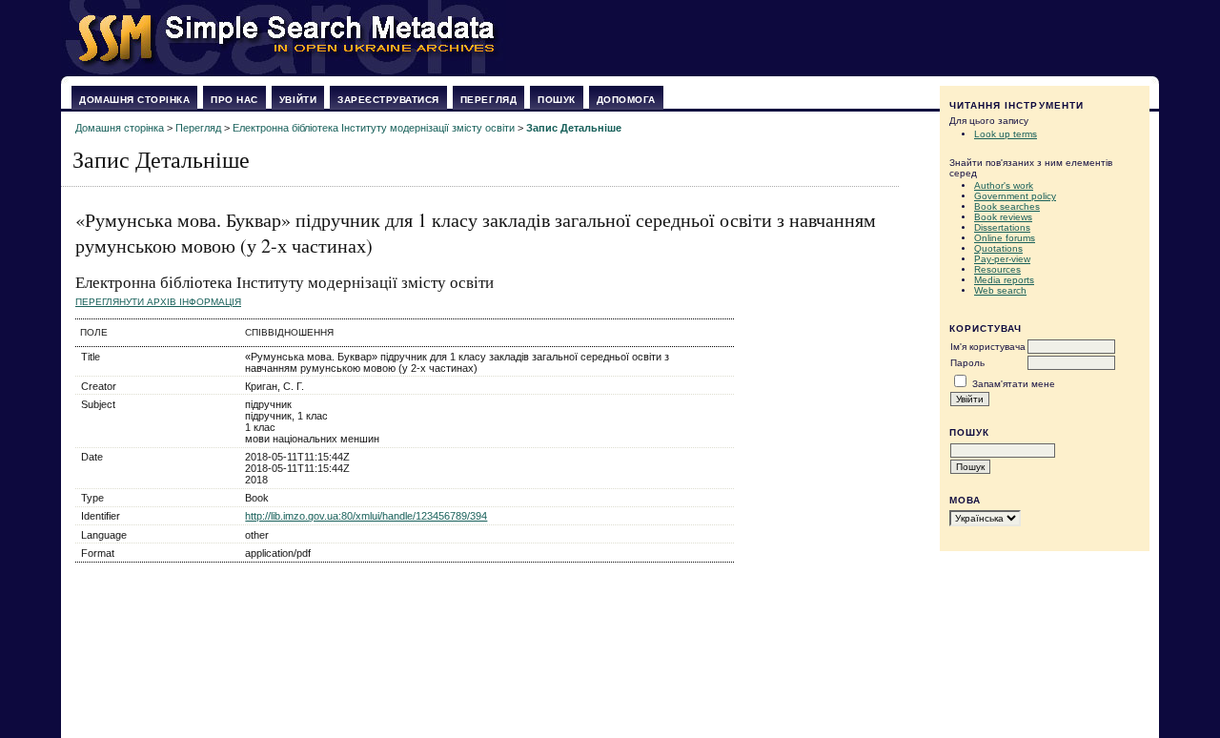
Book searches (1007, 206)
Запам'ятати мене (1013, 384)
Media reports (1004, 280)
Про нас (234, 99)
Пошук (557, 99)
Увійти (297, 99)
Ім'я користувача (988, 346)
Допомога (626, 99)
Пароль (967, 363)
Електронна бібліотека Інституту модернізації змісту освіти (374, 127)
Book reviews (1003, 217)
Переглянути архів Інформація (158, 302)
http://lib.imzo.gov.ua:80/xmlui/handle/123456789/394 (366, 516)
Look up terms (1005, 134)
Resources (997, 269)
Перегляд (488, 99)
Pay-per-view (1002, 259)
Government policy (1015, 196)
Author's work (1003, 185)
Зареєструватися (388, 99)
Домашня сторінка (134, 99)
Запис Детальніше (573, 127)
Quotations (998, 248)
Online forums (1004, 238)
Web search (1000, 290)
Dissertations (1002, 227)
